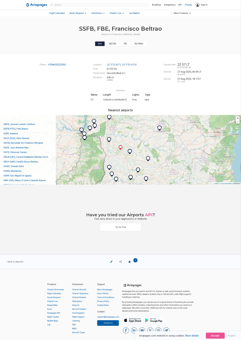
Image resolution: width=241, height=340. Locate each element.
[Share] (120, 261)
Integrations (170, 4)
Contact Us (108, 323)
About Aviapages (104, 289)
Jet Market (134, 13)
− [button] (238, 121)
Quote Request (54, 297)
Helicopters (77, 301)
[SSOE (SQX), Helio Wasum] (109, 167)
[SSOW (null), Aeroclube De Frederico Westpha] (112, 174)
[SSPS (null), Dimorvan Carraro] (148, 158)
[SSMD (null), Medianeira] (94, 126)
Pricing (188, 4)
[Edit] (111, 261)
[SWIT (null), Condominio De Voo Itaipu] (94, 121)
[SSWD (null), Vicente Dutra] (116, 179)
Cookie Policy (103, 305)
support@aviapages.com (108, 317)
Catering (76, 321)
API (180, 4)
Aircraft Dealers (79, 309)
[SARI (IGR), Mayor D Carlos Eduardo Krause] (84, 138)
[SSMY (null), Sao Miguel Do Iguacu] (90, 128)
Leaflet (216, 183)
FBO (74, 325)
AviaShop (156, 4)
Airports (75, 305)
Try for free (120, 227)
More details (192, 335)
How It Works (103, 293)
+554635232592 (57, 64)
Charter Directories (55, 289)
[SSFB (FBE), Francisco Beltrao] (120, 147)
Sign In (204, 4)
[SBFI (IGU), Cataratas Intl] (84, 134)
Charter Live (52, 301)
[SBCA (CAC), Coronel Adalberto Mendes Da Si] (109, 117)
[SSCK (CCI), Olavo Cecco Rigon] (146, 179)
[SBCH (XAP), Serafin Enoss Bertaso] (130, 177)
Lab (48, 325)
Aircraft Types (78, 332)
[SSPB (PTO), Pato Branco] (129, 151)
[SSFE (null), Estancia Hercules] (81, 130)
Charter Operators (80, 293)
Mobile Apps (52, 321)
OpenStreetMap (226, 183)
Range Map (52, 305)
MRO (74, 328)
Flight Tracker (53, 317)
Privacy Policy (103, 301)
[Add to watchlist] (129, 261)
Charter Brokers (79, 297)
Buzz (49, 309)
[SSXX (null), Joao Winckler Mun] (138, 170)
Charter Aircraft (79, 289)
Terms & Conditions (105, 297)
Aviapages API (53, 313)
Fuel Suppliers (78, 313)
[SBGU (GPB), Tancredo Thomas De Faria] (159, 128)
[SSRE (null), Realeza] (109, 139)
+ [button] (238, 118)
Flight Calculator (57, 13)
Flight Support (78, 317)
